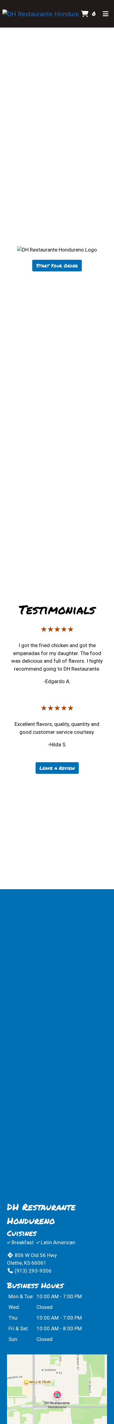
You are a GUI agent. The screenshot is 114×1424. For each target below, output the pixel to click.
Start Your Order (57, 265)
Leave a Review (57, 767)
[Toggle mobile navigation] (105, 14)
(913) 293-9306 (33, 1271)
